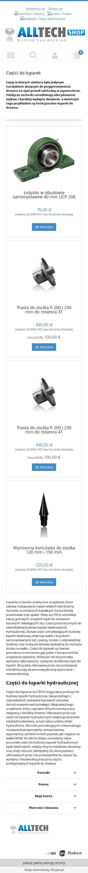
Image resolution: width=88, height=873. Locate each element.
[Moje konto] (55, 55)
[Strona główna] (44, 32)
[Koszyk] (77, 55)
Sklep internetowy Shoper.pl (44, 870)
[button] (11, 55)
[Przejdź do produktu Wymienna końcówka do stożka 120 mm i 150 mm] (44, 515)
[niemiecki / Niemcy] (30, 13)
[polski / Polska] (59, 13)
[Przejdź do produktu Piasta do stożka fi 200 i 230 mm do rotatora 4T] (44, 395)
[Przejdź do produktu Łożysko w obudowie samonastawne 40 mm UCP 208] (44, 159)
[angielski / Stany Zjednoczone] (42, 18)
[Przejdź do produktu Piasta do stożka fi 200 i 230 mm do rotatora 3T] (44, 274)
